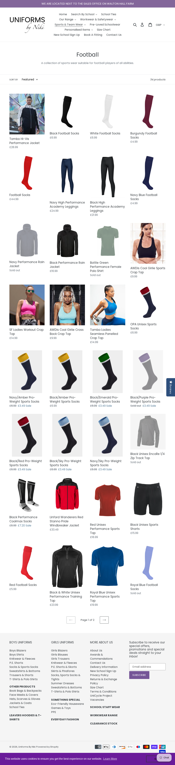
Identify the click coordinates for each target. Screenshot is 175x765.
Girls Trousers (60, 659)
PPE (53, 712)
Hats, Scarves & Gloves (24, 699)
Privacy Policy (99, 675)
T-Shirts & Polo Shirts (23, 679)
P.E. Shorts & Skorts (64, 667)
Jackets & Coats (20, 703)
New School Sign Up (103, 671)
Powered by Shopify (47, 746)
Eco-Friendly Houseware (67, 704)
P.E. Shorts (16, 663)
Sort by (13, 79)
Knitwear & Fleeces (22, 659)
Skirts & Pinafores (63, 671)
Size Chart (97, 687)
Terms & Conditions (103, 692)
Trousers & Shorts (21, 675)
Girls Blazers (59, 650)
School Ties (16, 707)
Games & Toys (61, 708)
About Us (96, 650)
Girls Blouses (59, 655)
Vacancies (97, 700)
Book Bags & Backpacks (25, 691)
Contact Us (97, 663)
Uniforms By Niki (27, 746)
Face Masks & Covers (23, 695)
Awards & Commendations (101, 657)
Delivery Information (104, 667)
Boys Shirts (16, 655)
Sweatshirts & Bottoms (24, 671)
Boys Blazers (17, 650)
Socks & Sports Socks (23, 667)
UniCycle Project (101, 696)
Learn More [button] (110, 758)
